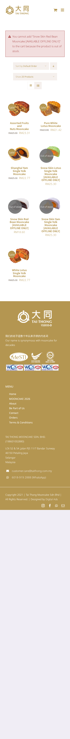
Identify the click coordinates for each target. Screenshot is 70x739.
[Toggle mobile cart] (55, 10)
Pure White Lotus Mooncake (51, 124)
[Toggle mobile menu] (63, 10)
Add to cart (19, 107)
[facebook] (50, 505)
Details (13, 114)
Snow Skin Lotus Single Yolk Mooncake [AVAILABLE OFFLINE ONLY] (51, 174)
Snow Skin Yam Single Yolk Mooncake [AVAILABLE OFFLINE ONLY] (50, 225)
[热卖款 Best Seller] (51, 153)
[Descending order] (53, 66)
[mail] (63, 505)
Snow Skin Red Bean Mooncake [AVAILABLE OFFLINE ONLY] (19, 223)
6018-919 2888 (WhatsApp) (29, 477)
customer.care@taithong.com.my (32, 471)
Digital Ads (52, 499)
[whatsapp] (56, 505)
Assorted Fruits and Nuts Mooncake (19, 126)
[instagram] (43, 505)
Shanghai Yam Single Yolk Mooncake (19, 171)
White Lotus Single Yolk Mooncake (19, 273)
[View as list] (37, 85)
